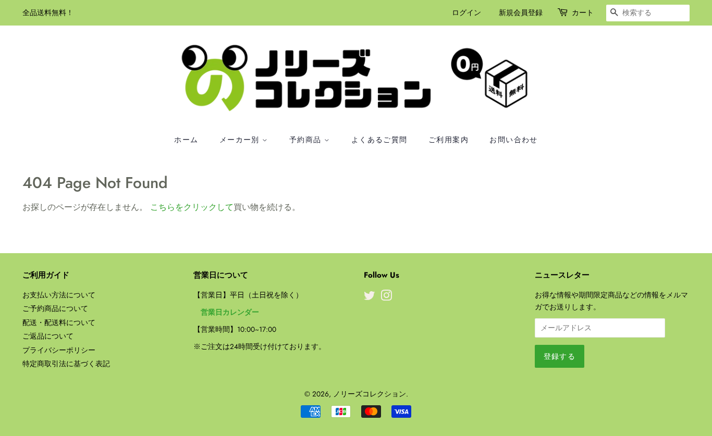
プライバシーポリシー (58, 350)
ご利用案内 (448, 139)
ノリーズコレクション (369, 394)
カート (583, 12)
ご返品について (47, 336)
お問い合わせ (513, 139)
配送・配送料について (58, 322)
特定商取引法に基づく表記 (66, 363)
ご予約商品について (55, 308)
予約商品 (306, 139)
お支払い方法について (58, 295)
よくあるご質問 (379, 139)
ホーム (186, 139)
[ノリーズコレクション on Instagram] (386, 297)
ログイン (466, 12)
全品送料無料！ (47, 12)
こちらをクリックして (192, 207)
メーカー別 (240, 139)
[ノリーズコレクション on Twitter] (369, 297)
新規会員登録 (521, 12)
